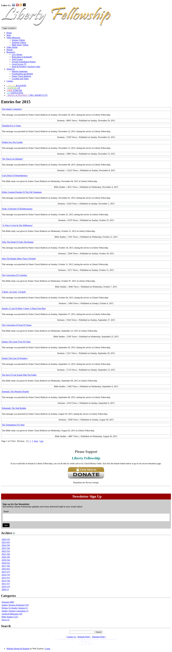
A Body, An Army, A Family (14, 292)
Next (36, 441)
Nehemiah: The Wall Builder (14, 408)
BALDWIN (17, 85)
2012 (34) (6, 580)
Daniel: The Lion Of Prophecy (15, 358)
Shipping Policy (99, 637)
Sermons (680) (8, 602)
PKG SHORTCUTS (27, 95)
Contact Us (71, 637)
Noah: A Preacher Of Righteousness (17, 209)
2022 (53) (6, 551)
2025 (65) (6, 542)
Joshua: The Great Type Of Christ (16, 342)
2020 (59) (6, 557)
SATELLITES (15, 93)
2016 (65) (6, 569)
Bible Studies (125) (10, 617)
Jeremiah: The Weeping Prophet (15, 391)
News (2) (6, 620)
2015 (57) (6, 572)
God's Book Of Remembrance (15, 175)
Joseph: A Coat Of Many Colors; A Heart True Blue (24, 308)
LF (14, 88)
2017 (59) (6, 566)
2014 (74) (6, 575)
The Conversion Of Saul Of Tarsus (16, 325)
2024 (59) (6, 545)
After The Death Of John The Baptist (17, 242)
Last (41, 441)
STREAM (15, 90)
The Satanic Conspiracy (12, 109)
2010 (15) (6, 586)
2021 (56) (6, 554)
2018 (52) (6, 563)
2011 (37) (6, 583)
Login (47, 648)
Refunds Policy (84, 637)
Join (6, 525)
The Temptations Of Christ (13, 425)
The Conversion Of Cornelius (14, 275)
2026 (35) (6, 539)
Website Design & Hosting (17, 648)
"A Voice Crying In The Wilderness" (17, 225)
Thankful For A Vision (11, 126)
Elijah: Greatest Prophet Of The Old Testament (22, 192)
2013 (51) (6, 578)
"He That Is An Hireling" (12, 159)
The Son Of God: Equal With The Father (19, 375)
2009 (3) (5, 589)
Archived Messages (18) (12, 614)
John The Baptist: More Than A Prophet (19, 258)
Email (6, 511)
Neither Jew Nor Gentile (12, 142)
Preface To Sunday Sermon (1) (15, 608)
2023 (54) (6, 548)
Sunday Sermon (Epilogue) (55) (15, 605)
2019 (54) (6, 560)
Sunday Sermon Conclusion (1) (15, 611)
